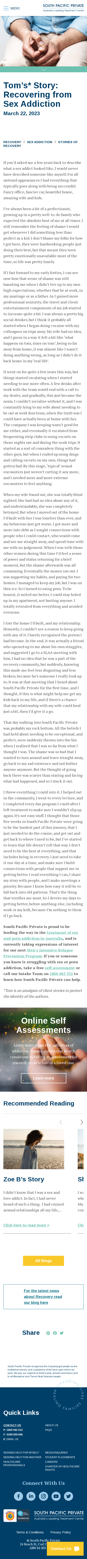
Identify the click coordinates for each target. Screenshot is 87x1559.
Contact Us (62, 1549)
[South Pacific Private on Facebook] (18, 1496)
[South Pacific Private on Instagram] (43, 1496)
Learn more (43, 1078)
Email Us (12, 1439)
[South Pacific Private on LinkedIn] (30, 1496)
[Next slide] (82, 1122)
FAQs (48, 1430)
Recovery (12, 142)
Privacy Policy (60, 1532)
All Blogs (43, 1261)
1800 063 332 (61, 973)
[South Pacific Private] (63, 8)
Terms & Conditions (30, 1532)
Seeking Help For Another (22, 1457)
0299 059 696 (15, 1434)
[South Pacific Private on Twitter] (68, 1496)
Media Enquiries (56, 1452)
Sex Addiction (39, 142)
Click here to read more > (26, 1225)
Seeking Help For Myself (21, 1452)
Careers (51, 1461)
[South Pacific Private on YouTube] (56, 1496)
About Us (51, 1425)
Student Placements (60, 1457)
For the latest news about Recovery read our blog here (43, 1297)
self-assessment (60, 967)
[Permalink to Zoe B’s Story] (33, 1149)
